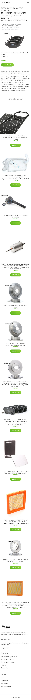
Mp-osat (10, 53)
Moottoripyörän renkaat (7, 659)
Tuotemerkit (16, 53)
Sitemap (3, 689)
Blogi (2, 677)
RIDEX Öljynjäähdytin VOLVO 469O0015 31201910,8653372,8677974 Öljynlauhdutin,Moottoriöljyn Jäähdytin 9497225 (15, 177)
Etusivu (3, 22)
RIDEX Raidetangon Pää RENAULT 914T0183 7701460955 (15, 216)
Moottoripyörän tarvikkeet (8, 662)
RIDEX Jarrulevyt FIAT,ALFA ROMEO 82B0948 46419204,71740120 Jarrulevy (15, 560)
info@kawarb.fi (5, 648)
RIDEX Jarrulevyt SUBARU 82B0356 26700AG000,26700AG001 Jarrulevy (16, 344)
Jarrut (24, 53)
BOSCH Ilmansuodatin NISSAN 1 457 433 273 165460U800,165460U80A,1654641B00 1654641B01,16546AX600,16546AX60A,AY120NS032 (15, 521)
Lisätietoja (7, 64)
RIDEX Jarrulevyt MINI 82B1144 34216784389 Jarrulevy (15, 306)
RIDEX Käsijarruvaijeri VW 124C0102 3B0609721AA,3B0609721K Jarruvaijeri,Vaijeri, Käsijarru (15, 137)
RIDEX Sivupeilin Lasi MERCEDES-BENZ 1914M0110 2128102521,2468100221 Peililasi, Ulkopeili (15, 472)
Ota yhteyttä (4, 680)
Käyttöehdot (4, 683)
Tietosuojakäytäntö (6, 686)
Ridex (21, 53)
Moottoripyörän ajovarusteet (9, 656)
